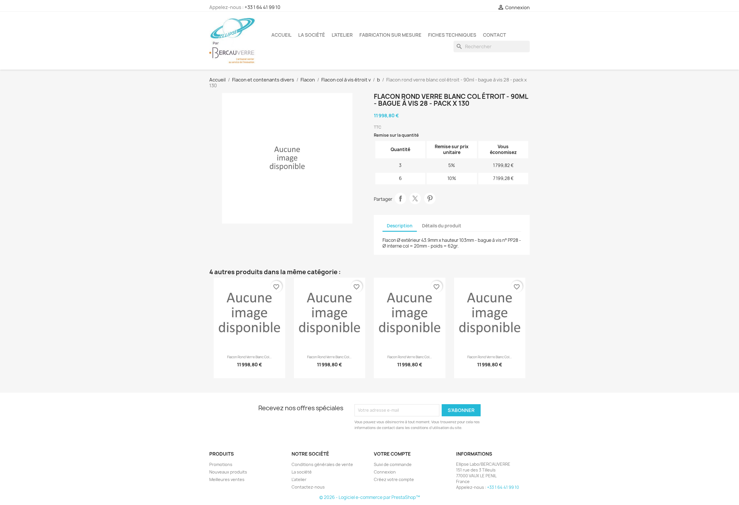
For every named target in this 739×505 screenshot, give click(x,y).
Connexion (385, 472)
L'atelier (342, 35)
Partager (400, 198)
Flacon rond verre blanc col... (249, 357)
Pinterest (430, 198)
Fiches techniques (452, 35)
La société (311, 35)
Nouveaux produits (228, 472)
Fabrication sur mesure (390, 35)
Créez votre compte (394, 479)
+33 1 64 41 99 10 (262, 7)
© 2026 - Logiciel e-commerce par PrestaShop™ (369, 497)
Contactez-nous (308, 487)
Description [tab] (400, 226)
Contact (494, 35)
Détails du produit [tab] (441, 226)
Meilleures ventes (227, 479)
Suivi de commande (393, 464)
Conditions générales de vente (322, 464)
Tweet (415, 198)
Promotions (220, 464)
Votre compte (392, 454)
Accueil (281, 35)
